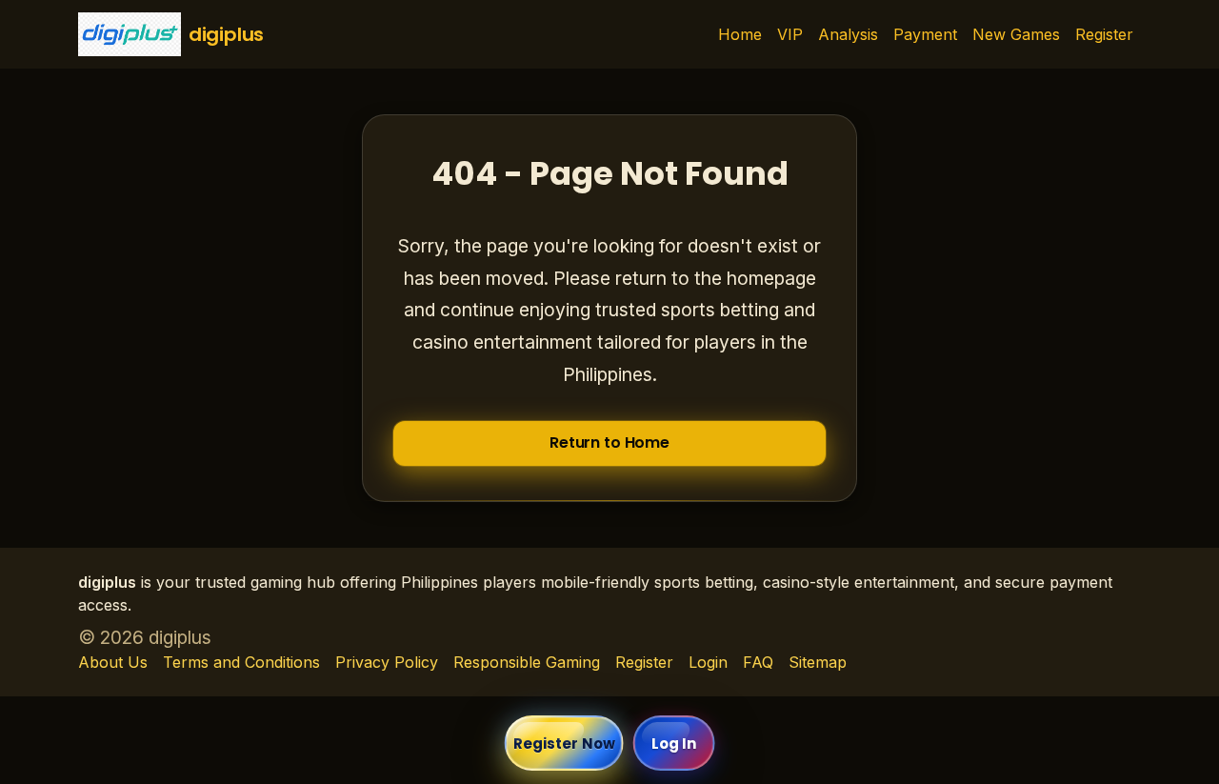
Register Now (564, 744)
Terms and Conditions (241, 662)
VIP (790, 34)
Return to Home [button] (609, 442)
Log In (674, 744)
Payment (925, 34)
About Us (113, 662)
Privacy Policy (386, 662)
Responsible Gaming (526, 662)
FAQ (758, 662)
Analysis (848, 34)
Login (708, 662)
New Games (1016, 34)
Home (740, 34)
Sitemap (818, 662)
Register (1104, 34)
